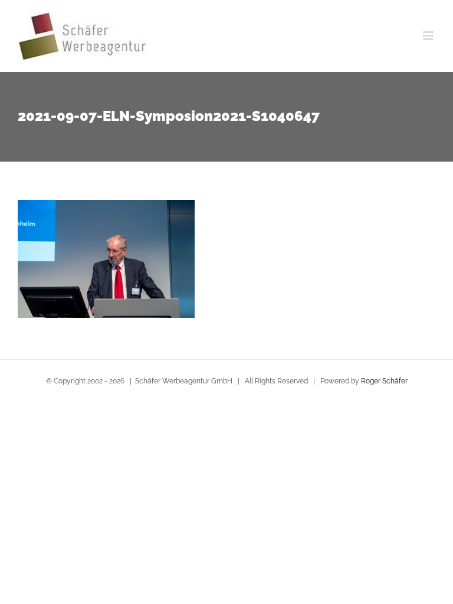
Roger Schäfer (384, 381)
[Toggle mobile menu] (429, 35)
